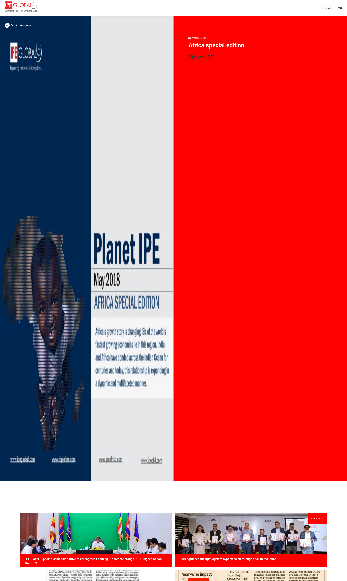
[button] (341, 8)
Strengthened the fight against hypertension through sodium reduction (228, 559)
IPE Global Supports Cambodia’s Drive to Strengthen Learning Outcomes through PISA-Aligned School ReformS (93, 561)
